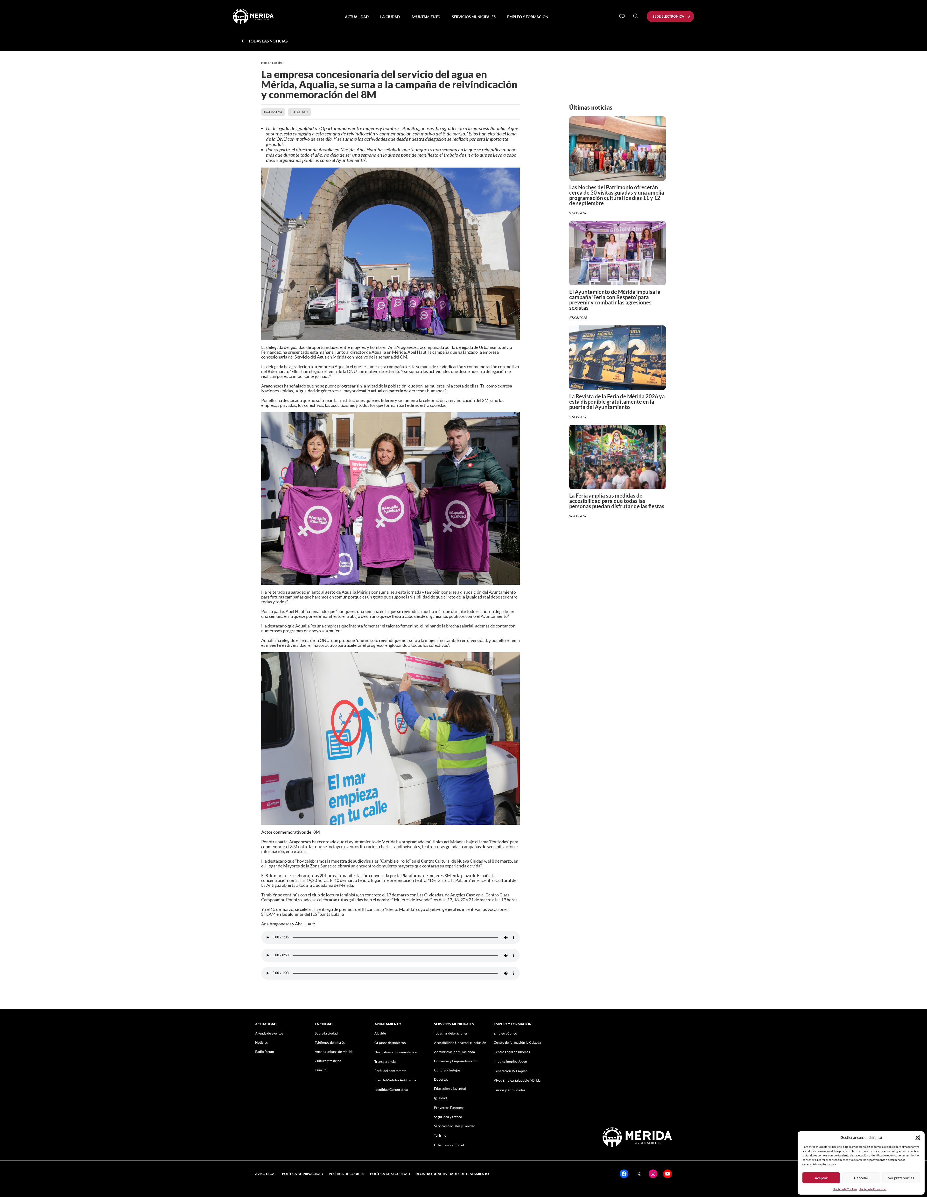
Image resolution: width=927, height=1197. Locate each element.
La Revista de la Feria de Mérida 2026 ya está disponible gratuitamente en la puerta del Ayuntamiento (617, 401)
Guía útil (321, 1070)
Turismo (440, 1135)
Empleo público (505, 1033)
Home (265, 62)
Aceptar (821, 1178)
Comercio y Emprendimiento (456, 1061)
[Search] (636, 16)
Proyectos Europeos (449, 1107)
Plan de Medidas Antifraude (395, 1080)
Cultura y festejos (328, 1061)
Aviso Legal (265, 1174)
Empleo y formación (527, 16)
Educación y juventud (450, 1088)
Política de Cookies (845, 1189)
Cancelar (861, 1178)
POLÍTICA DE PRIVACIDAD (302, 1174)
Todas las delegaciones (451, 1033)
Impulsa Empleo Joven (510, 1061)
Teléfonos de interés (330, 1042)
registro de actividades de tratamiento (452, 1174)
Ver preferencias (901, 1178)
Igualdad (299, 112)
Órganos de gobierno (390, 1043)
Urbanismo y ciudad (449, 1145)
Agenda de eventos (269, 1033)
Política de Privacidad (872, 1189)
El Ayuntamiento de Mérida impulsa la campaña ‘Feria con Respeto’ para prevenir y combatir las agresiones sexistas (614, 300)
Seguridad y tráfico (448, 1117)
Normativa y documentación (395, 1052)
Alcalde (380, 1033)
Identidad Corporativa (391, 1089)
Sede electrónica (668, 16)
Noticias (277, 62)
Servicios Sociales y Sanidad (454, 1126)
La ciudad (390, 16)
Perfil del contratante (390, 1071)
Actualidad (357, 16)
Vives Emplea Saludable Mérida (517, 1080)
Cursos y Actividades (509, 1090)
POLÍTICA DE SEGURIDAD (390, 1174)
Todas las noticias (268, 41)
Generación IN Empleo (510, 1071)
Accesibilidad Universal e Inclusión (460, 1043)
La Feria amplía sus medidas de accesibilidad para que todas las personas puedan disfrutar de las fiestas (616, 500)
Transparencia (385, 1061)
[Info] (622, 16)
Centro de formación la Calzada (517, 1042)
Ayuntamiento (425, 16)
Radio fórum (264, 1051)
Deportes (441, 1079)
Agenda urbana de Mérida (334, 1051)
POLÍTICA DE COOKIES (346, 1174)
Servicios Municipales (474, 16)
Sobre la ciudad (326, 1033)
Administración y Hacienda (454, 1052)
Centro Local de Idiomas (512, 1052)
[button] (917, 1137)
